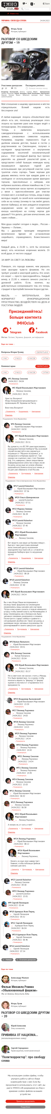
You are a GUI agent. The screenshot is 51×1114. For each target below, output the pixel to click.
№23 (16, 568)
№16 (12, 946)
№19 (14, 520)
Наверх (7, 959)
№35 (16, 699)
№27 (14, 710)
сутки (45, 358)
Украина (19, 337)
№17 (16, 486)
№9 (9, 902)
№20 (17, 497)
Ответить (8, 415)
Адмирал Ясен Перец (40, 95)
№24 (16, 838)
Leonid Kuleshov (6, 97)
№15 (13, 802)
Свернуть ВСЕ (42, 352)
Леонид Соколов (25, 92)
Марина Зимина (7, 95)
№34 (14, 779)
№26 (20, 850)
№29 (17, 733)
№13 (14, 509)
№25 (13, 879)
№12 (13, 923)
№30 (18, 745)
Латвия (11, 337)
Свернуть (15, 869)
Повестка (14, 13)
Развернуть (13, 384)
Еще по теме (8, 344)
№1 (9, 378)
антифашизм (38, 337)
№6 (12, 653)
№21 (17, 532)
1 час (5, 358)
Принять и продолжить (25, 1101)
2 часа (18, 358)
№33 (14, 891)
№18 (12, 580)
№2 (14, 387)
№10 (12, 911)
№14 (14, 934)
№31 (18, 767)
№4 (12, 424)
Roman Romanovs (22, 95)
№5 (11, 641)
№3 (12, 591)
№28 (16, 722)
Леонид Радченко (7, 93)
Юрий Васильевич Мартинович (28, 426)
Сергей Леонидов (21, 914)
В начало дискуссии (26, 959)
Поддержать (23, 411)
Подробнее (25, 1107)
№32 (20, 756)
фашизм (28, 337)
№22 (17, 814)
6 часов (31, 358)
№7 (16, 436)
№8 (16, 665)
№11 (12, 790)
